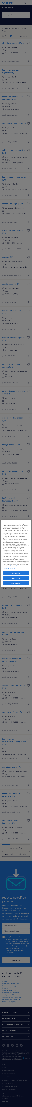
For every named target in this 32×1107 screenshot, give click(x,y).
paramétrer (16, 573)
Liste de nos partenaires (9, 568)
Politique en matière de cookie (16, 565)
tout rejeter (16, 578)
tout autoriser (16, 583)
